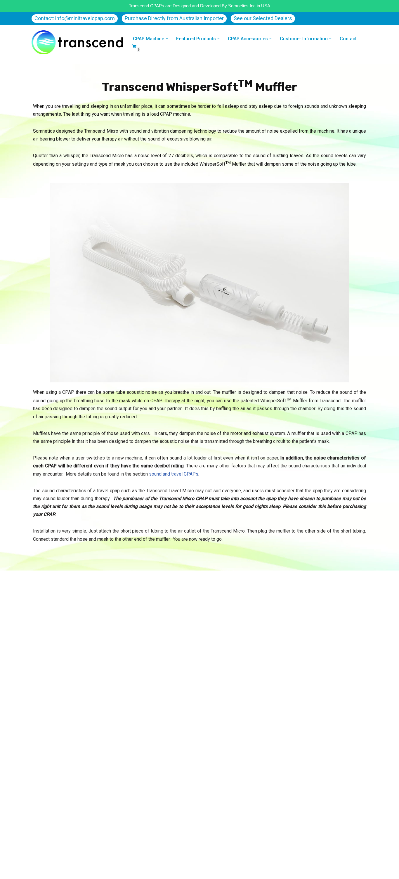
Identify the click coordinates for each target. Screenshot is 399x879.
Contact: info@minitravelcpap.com (74, 18)
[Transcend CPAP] (77, 42)
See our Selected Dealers (263, 18)
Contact (348, 38)
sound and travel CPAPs (173, 474)
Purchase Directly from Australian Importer (174, 18)
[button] (167, 38)
